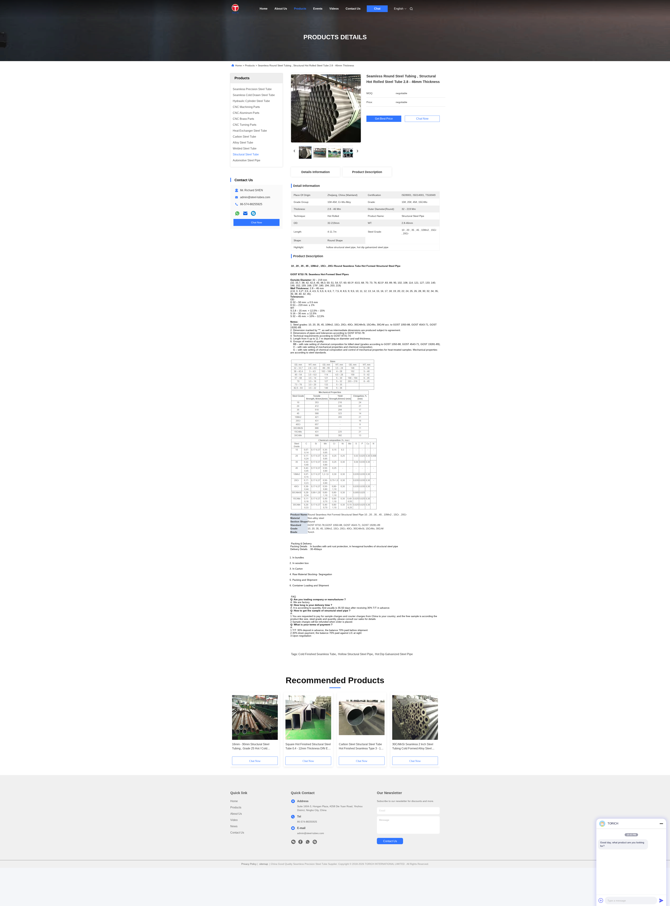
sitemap (263, 864)
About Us (280, 8)
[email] (245, 213)
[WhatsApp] (237, 213)
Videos (334, 8)
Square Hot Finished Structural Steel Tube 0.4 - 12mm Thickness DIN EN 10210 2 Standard (308, 747)
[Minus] (661, 823)
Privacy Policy (248, 864)
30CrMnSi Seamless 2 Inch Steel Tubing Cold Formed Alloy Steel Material (412, 747)
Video (234, 820)
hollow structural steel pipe (355, 654)
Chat (377, 8)
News (233, 826)
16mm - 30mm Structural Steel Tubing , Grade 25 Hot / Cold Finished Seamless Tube (250, 747)
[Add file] (600, 900)
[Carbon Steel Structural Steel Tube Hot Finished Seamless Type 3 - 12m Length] (362, 717)
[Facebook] (300, 842)
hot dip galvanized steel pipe (394, 654)
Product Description (367, 172)
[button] (236, 725)
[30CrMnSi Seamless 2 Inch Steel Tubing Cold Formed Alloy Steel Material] (415, 717)
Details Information (315, 172)
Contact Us (353, 8)
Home (263, 8)
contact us (390, 841)
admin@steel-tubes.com (255, 197)
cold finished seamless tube (317, 654)
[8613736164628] (307, 842)
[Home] (235, 8)
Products (300, 8)
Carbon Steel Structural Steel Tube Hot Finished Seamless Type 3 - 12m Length (362, 747)
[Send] (661, 900)
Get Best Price (384, 118)
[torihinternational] (253, 213)
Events (317, 8)
